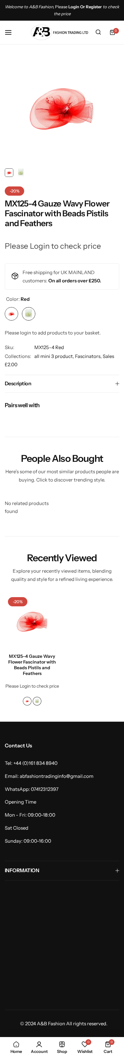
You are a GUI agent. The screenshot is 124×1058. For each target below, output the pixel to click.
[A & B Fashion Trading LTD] (59, 32)
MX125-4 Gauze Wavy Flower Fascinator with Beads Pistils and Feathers (32, 664)
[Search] (98, 32)
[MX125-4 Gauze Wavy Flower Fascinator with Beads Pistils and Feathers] (32, 621)
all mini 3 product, (54, 356)
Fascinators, (89, 356)
